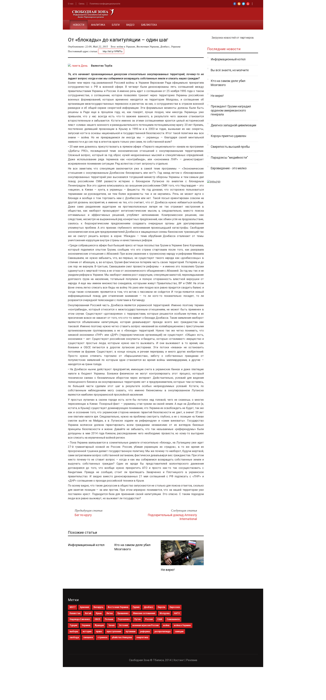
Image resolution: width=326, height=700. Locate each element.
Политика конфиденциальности (105, 4)
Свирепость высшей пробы (230, 146)
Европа (161, 607)
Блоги (116, 24)
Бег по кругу (83, 515)
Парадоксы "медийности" (229, 157)
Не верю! (168, 570)
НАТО (177, 613)
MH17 (72, 607)
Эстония (123, 625)
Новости (78, 24)
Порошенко (124, 619)
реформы (145, 631)
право (99, 631)
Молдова (164, 613)
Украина (175, 46)
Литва (109, 613)
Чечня (111, 625)
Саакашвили (173, 619)
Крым (99, 613)
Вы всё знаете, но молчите (230, 70)
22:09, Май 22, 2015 (96, 46)
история (87, 631)
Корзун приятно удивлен (228, 136)
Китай (88, 613)
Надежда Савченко (80, 619)
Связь (81, 4)
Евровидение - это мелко (229, 168)
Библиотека (149, 24)
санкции (179, 631)
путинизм (130, 631)
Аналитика (98, 24)
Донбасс (165, 46)
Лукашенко (123, 613)
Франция (99, 625)
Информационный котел (86, 545)
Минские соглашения (144, 613)
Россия (149, 619)
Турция (73, 625)
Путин (137, 619)
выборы (74, 631)
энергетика (142, 637)
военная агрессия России (145, 625)
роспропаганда (162, 631)
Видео (130, 24)
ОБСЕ (97, 619)
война (166, 625)
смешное (88, 637)
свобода (74, 637)
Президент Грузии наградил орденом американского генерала (231, 110)
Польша (109, 619)
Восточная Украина (148, 46)
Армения (84, 607)
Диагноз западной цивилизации (233, 125)
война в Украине (126, 46)
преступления (114, 631)
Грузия (136, 607)
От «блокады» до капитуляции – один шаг (118, 40)
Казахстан (75, 613)
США (159, 619)
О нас (70, 4)
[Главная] (66, 22)
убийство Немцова (122, 637)
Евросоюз (175, 607)
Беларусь (98, 607)
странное (102, 637)
